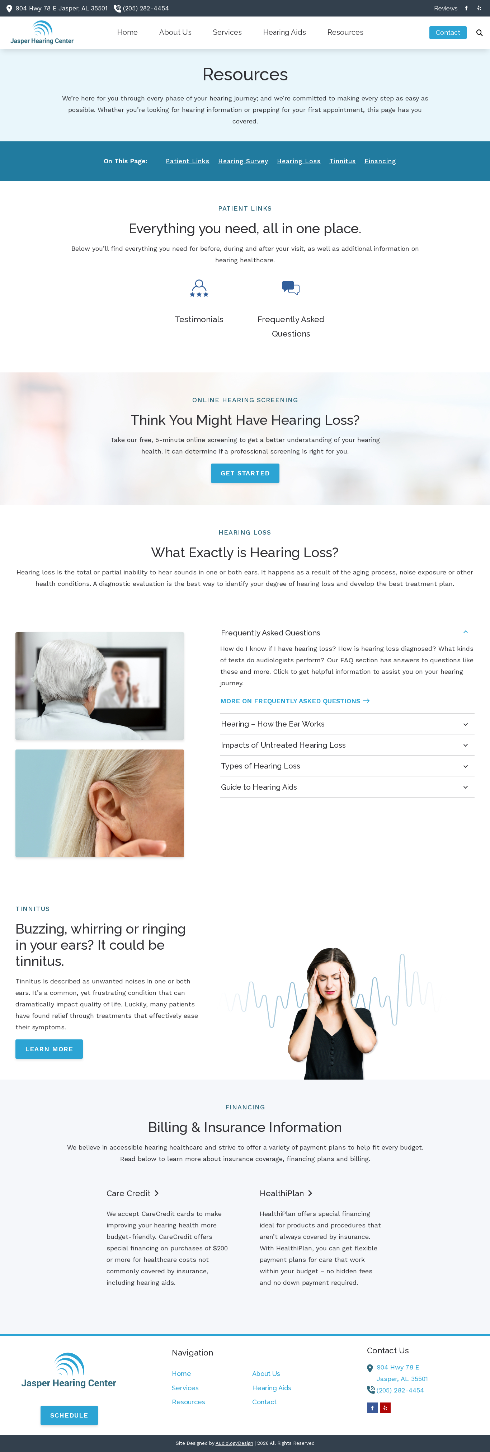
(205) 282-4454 (146, 8)
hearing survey (243, 161)
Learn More (49, 1049)
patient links (187, 161)
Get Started (245, 473)
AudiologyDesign (234, 1443)
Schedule (69, 1415)
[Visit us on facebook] (466, 8)
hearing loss (299, 161)
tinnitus (342, 161)
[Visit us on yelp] (479, 8)
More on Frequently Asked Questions (290, 701)
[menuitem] (444, 8)
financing (380, 161)
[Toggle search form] (479, 32)
